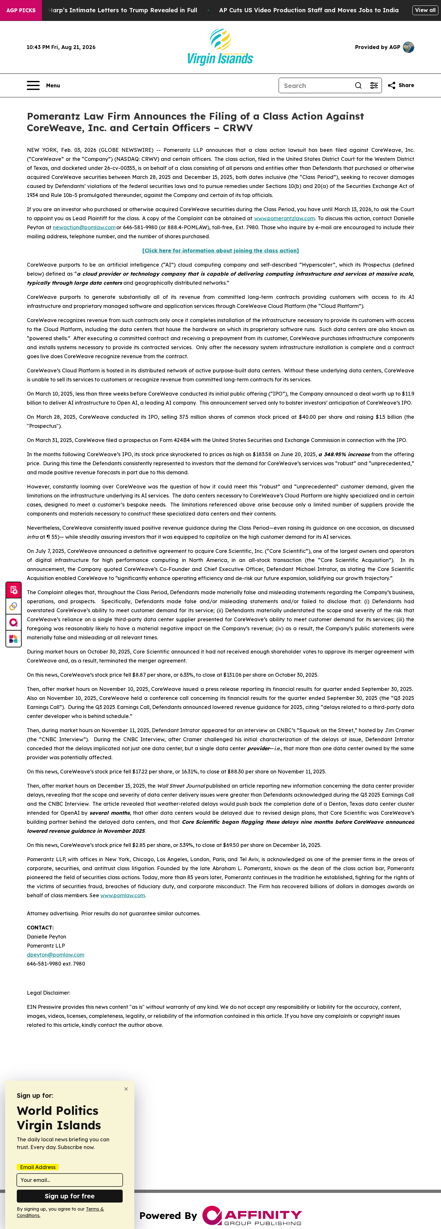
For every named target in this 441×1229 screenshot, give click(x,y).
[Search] (358, 85)
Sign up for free (70, 1196)
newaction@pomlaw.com (84, 227)
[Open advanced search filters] (374, 85)
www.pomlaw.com (122, 895)
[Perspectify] (13, 606)
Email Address (38, 1167)
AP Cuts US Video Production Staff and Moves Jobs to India (309, 10)
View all (425, 10)
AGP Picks (21, 10)
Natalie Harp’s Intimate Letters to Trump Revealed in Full (110, 10)
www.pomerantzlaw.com (284, 218)
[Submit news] (13, 590)
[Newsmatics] (13, 639)
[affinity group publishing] (13, 622)
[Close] (126, 1089)
